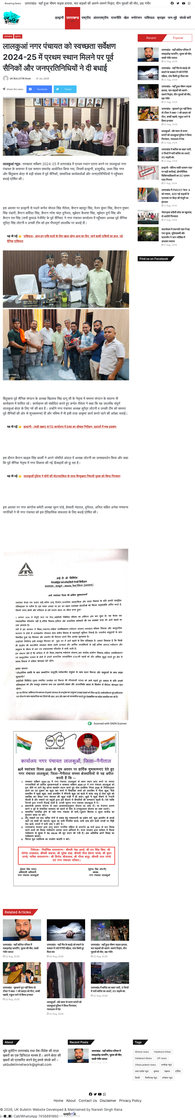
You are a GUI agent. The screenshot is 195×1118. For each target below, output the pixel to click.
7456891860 (48, 1116)
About (71, 1101)
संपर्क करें (185, 18)
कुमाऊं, (18, 36)
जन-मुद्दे (172, 18)
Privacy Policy (130, 1101)
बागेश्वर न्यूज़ (167, 1077)
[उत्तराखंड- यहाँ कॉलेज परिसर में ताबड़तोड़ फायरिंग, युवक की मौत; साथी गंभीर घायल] (22, 930)
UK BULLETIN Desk (20, 78)
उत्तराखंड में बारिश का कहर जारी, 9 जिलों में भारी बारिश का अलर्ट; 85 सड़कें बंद (176, 153)
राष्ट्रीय (86, 18)
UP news (162, 1058)
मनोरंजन (136, 18)
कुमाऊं (156, 1071)
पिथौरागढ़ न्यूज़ (151, 1077)
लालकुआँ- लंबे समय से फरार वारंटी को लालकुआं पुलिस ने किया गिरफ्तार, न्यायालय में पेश (64, 1005)
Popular (178, 38)
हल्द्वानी (59, 18)
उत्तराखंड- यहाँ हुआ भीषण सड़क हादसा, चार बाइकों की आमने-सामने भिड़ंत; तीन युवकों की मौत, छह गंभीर (109, 948)
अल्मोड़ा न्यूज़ (166, 1064)
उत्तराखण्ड (72, 18)
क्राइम (161, 18)
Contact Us (88, 1101)
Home (58, 1101)
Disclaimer (108, 1101)
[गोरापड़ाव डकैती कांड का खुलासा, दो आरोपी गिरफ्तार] (148, 217)
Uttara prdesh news (145, 1064)
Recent (151, 38)
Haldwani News (143, 1058)
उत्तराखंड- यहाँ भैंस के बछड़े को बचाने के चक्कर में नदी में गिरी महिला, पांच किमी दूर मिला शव (65, 948)
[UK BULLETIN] (12, 17)
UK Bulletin (23, 1110)
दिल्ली (137, 1077)
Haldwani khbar (162, 1051)
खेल (126, 18)
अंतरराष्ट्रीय (100, 18)
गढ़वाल (167, 1071)
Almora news (142, 1051)
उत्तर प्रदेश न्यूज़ (141, 1071)
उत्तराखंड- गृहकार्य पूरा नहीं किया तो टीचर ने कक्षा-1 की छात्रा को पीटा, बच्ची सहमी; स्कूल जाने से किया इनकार (92, 3)
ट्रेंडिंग (178, 1071)
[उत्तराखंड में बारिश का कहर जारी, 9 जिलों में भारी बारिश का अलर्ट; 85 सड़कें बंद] (110, 973)
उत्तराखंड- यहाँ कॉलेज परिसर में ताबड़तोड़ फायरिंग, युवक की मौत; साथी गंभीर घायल (20, 948)
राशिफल (149, 18)
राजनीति (116, 18)
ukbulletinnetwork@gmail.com (27, 1065)
